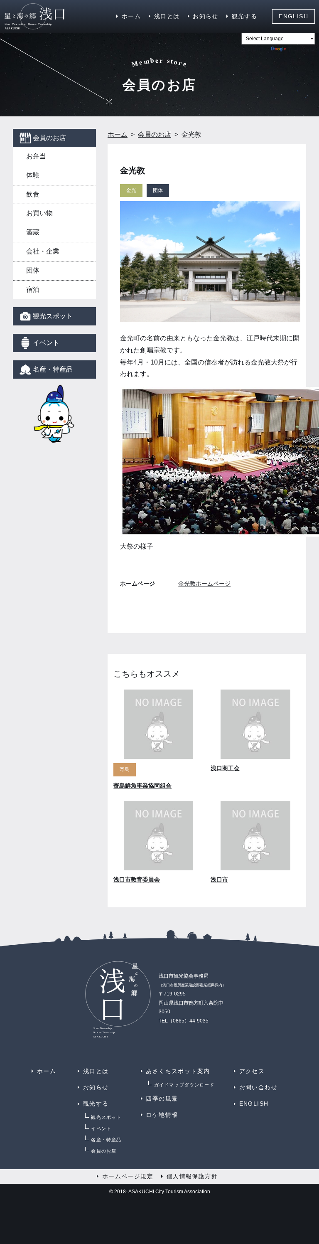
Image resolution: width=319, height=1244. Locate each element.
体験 (32, 175)
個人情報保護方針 (192, 1176)
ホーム (131, 16)
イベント (46, 342)
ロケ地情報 (162, 1114)
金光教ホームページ (204, 583)
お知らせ (205, 16)
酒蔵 (32, 232)
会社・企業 (42, 251)
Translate (301, 50)
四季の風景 (162, 1098)
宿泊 (32, 289)
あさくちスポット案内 (178, 1071)
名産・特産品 (53, 369)
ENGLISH (293, 16)
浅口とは (167, 16)
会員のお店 (49, 137)
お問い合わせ (258, 1087)
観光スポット (53, 316)
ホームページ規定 (127, 1176)
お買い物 (39, 213)
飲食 (32, 194)
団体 (32, 270)
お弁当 (36, 156)
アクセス (252, 1071)
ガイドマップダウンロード (184, 1084)
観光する (245, 16)
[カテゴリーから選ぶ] (54, 414)
